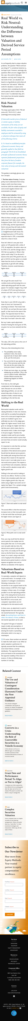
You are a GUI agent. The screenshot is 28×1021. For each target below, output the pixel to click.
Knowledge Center (14, 963)
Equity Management (14, 948)
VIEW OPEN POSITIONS (14, 993)
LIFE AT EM (14, 990)
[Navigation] (26, 3)
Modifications (14, 959)
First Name (9, 881)
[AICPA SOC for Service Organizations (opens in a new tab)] (14, 1013)
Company (9, 906)
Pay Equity (14, 961)
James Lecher (17, 59)
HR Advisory (14, 950)
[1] (2, 232)
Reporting (14, 943)
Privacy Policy (16, 1006)
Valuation (14, 945)
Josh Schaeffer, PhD (6, 59)
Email (8, 898)
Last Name (9, 890)
